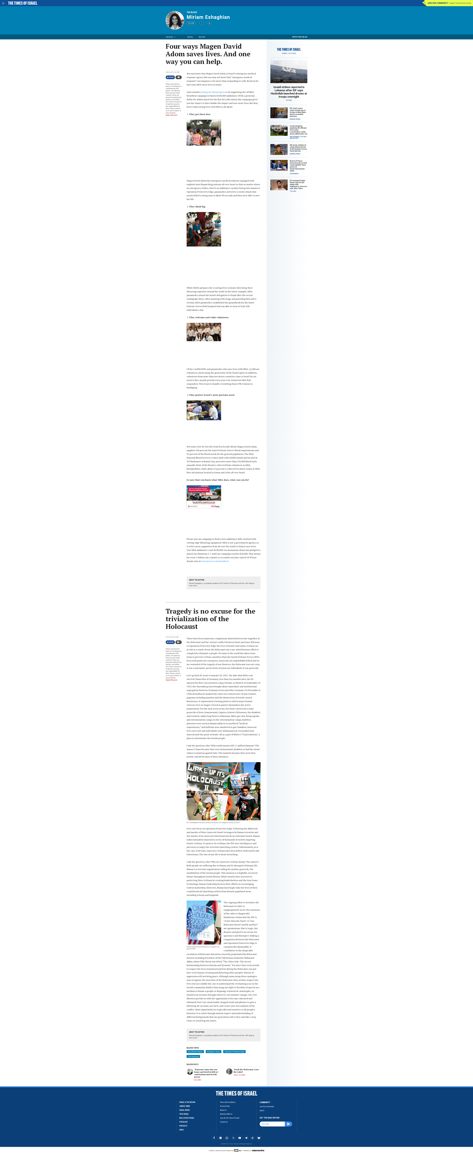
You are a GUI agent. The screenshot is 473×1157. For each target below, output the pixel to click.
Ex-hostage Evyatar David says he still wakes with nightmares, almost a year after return (298, 184)
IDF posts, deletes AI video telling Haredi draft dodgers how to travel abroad (298, 148)
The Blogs (192, 12)
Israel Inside (184, 1110)
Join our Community (437, 3)
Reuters (295, 138)
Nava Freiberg (295, 136)
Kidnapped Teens (213, 1051)
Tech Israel (184, 1114)
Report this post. (172, 115)
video (181, 1130)
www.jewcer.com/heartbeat (214, 561)
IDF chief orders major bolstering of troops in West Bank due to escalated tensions (298, 112)
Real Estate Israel (186, 1118)
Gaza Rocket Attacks (195, 1051)
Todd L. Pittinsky (239, 1075)
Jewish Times (184, 1106)
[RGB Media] (238, 1150)
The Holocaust (193, 1056)
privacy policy (225, 1106)
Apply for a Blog (299, 37)
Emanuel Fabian (295, 119)
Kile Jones (197, 1080)
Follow (191, 23)
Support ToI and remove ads (460, 3)
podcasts (183, 1126)
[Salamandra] (258, 1150)
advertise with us (226, 1114)
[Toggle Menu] (3, 3)
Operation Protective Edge (234, 1051)
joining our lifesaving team (214, 91)
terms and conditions (228, 1102)
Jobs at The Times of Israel (229, 1118)
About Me (202, 37)
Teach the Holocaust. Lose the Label (246, 1070)
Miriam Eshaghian (208, 17)
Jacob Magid (294, 173)
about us (223, 1110)
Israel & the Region (187, 1102)
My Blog (190, 37)
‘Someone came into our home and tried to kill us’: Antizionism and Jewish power (206, 1073)
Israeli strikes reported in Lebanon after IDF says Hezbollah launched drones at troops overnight (289, 92)
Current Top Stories (289, 53)
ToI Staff (289, 100)
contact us (224, 1122)
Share (171, 77)
